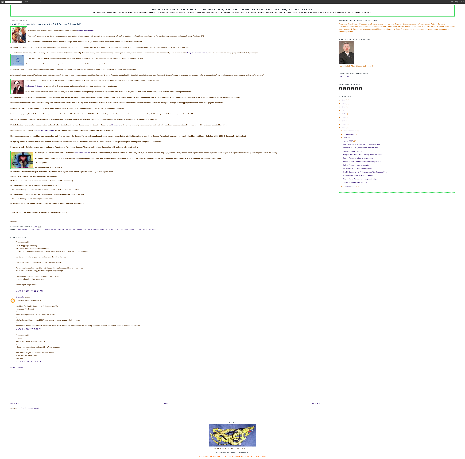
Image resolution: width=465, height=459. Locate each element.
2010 (344, 117)
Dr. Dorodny (59, 229)
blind (24, 229)
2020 (344, 100)
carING (31, 229)
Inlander (88, 229)
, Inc (116, 125)
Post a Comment (16, 367)
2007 (344, 128)
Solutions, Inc (82, 153)
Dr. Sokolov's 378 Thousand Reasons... (358, 169)
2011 (344, 114)
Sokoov (124, 229)
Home (165, 403)
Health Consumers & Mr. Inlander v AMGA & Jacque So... (365, 172)
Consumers (48, 229)
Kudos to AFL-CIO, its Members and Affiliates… (361, 148)
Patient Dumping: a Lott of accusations (358, 158)
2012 (344, 110)
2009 (344, 121)
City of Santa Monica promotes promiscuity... (360, 179)
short (117, 229)
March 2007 (348, 141)
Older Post (316, 403)
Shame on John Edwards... (353, 151)
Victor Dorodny (149, 229)
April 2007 (348, 138)
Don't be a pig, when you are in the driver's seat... (362, 144)
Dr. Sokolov (71, 229)
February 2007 (350, 187)
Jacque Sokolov (100, 229)
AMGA (19, 229)
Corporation (45, 130)
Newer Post (14, 403)
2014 (344, 107)
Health (80, 229)
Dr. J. (34, 86)
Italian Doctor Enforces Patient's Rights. (358, 175)
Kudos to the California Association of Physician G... (363, 161)
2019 (344, 103)
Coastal (38, 229)
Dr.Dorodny (20, 297)
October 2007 (349, 134)
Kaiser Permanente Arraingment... (356, 165)
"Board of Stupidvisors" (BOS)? (355, 182)
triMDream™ (344, 77)
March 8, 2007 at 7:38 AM (29, 329)
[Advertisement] (28, 385)
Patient (111, 229)
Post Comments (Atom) (30, 408)
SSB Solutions (135, 229)
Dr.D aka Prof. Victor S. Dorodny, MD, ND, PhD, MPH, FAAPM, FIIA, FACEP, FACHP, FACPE (232, 9)
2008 (344, 124)
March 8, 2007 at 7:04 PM (29, 362)
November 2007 (350, 131)
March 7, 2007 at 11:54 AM (29, 291)
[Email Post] (39, 227)
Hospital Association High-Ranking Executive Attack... (363, 155)
